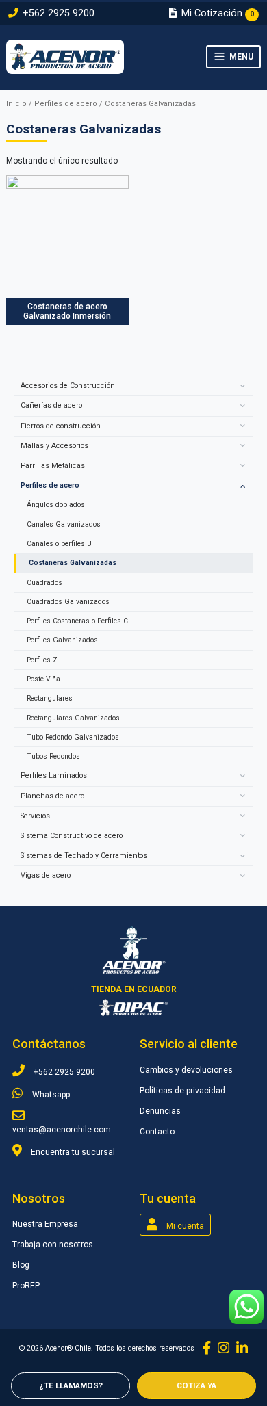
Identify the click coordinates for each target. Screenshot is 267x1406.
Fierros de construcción (61, 425)
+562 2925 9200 (57, 13)
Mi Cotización (216, 13)
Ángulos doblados (56, 504)
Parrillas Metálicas (53, 465)
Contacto (157, 1131)
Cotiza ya (196, 1385)
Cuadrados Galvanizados (68, 602)
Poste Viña (43, 679)
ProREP (26, 1285)
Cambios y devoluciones (186, 1070)
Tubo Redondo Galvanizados (73, 737)
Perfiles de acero (65, 103)
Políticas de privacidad (182, 1090)
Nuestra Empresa (45, 1224)
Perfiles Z (42, 660)
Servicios (35, 815)
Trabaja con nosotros (52, 1244)
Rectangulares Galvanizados (73, 718)
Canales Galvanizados (64, 524)
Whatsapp (50, 1094)
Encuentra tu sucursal (72, 1152)
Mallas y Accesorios (54, 445)
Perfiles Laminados (54, 775)
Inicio (16, 103)
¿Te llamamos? (71, 1385)
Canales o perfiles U (59, 543)
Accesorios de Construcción (68, 385)
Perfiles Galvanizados (62, 640)
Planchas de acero (52, 796)
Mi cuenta (184, 1226)
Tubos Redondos (53, 756)
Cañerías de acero (51, 405)
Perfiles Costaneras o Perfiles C (77, 621)
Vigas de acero (46, 875)
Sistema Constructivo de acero (72, 835)
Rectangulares (50, 698)
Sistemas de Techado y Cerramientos (84, 855)
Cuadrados (44, 582)
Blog (20, 1265)
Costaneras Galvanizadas (72, 563)
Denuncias (160, 1111)
